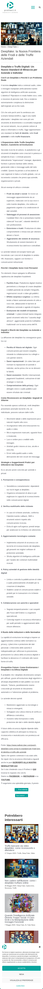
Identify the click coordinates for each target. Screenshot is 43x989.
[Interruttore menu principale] (33, 7)
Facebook (14, 776)
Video (33, 853)
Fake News (31, 925)
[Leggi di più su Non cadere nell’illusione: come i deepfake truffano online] (21, 868)
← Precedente (21, 790)
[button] (40, 947)
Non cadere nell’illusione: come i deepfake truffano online (20, 881)
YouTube (5, 780)
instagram (28, 776)
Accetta (21, 968)
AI (25, 925)
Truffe (19, 853)
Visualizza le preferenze (21, 980)
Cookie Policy (20, 985)
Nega (21, 974)
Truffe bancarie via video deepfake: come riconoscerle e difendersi (20, 848)
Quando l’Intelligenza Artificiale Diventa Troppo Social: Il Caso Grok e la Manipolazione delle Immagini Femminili (20, 918)
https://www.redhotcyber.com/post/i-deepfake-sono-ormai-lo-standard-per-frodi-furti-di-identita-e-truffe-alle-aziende (20, 748)
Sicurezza (8, 888)
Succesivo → (21, 795)
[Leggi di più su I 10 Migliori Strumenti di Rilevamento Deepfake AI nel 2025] (21, 940)
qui (34, 769)
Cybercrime (30, 886)
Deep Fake (26, 853)
